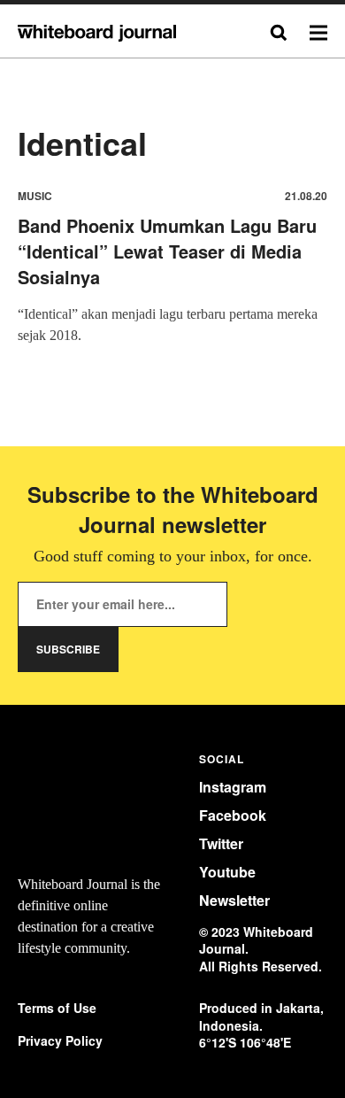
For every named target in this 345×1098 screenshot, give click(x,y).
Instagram (232, 786)
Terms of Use (57, 1008)
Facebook (232, 815)
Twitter (221, 843)
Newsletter (234, 900)
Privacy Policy (60, 1040)
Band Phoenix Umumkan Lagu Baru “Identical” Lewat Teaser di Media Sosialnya (167, 251)
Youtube (227, 871)
